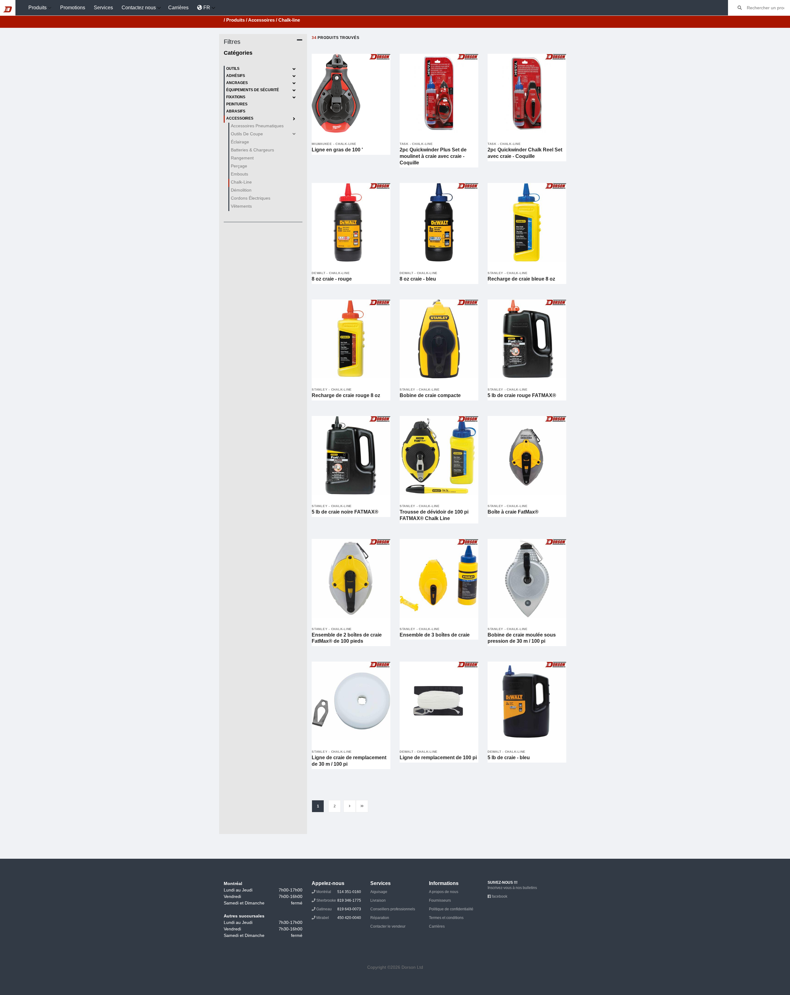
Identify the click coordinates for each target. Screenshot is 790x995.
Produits (37, 7)
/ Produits (234, 20)
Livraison (378, 900)
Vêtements (241, 206)
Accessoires (239, 118)
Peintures (236, 104)
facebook (499, 896)
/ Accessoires (260, 20)
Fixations (235, 97)
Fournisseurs (440, 900)
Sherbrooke (338, 900)
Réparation (379, 918)
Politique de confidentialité (451, 909)
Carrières (178, 7)
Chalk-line (241, 182)
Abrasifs (235, 111)
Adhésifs (235, 76)
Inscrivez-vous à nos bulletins (512, 888)
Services (103, 7)
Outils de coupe (247, 133)
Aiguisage (378, 892)
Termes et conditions (446, 918)
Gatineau (338, 909)
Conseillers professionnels (392, 909)
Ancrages (237, 83)
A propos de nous (443, 892)
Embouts (239, 173)
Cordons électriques (250, 198)
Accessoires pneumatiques (257, 125)
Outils (232, 68)
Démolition (241, 190)
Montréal (338, 892)
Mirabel (338, 918)
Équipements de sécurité (252, 90)
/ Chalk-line (288, 20)
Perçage (239, 165)
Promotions (72, 7)
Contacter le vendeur (387, 926)
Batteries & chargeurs (252, 149)
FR (206, 7)
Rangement (242, 157)
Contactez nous (139, 7)
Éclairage (240, 141)
